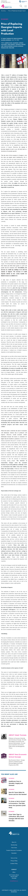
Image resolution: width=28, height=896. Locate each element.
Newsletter (14, 853)
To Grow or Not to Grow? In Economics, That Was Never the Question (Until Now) (17, 804)
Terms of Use (14, 858)
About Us (14, 842)
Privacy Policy (14, 860)
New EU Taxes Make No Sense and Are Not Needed (18, 793)
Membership (14, 845)
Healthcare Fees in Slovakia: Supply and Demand (16, 783)
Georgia (18, 44)
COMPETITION (8, 42)
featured (4, 44)
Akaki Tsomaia (7, 38)
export (21, 42)
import (23, 44)
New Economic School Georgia (13, 46)
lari (2, 46)
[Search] (21, 6)
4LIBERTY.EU (16, 890)
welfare (11, 47)
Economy (3, 10)
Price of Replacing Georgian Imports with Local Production (17, 10)
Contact (14, 869)
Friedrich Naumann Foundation (14, 850)
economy (15, 42)
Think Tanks (14, 847)
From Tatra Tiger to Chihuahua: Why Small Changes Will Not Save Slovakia (16, 817)
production (4, 47)
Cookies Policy (14, 863)
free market (11, 44)
